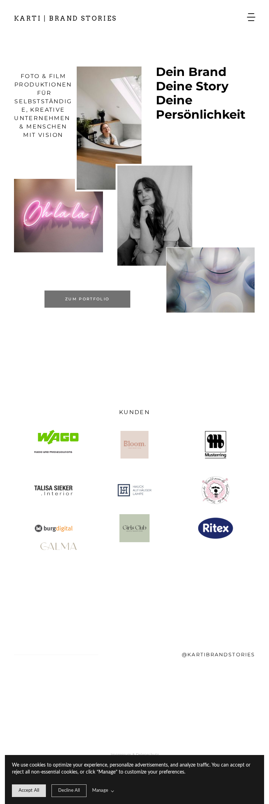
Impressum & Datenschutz (135, 754)
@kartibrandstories (218, 654)
